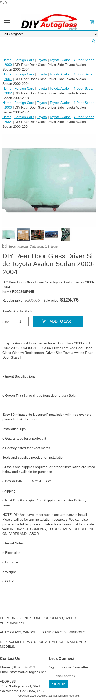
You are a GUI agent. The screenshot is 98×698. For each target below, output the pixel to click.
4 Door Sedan (84, 60)
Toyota (42, 60)
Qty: (5, 322)
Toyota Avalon (60, 60)
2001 (8, 79)
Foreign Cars (24, 60)
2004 (8, 122)
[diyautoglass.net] (49, 22)
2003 (8, 107)
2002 (8, 93)
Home (6, 60)
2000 (8, 64)
